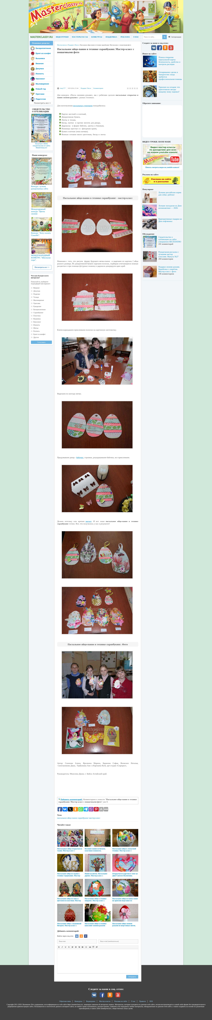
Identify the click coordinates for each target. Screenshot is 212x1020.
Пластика (37, 316)
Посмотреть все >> (42, 267)
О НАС (136, 37)
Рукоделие (37, 306)
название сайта (41, 37)
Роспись (36, 331)
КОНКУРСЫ (96, 37)
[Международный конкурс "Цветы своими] (41, 198)
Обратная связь (65, 1001)
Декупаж (40, 68)
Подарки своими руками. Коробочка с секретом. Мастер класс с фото (169, 269)
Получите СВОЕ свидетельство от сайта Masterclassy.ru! (41, 146)
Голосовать (41, 342)
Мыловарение (42, 84)
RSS (151, 1001)
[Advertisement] (97, 71)
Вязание (40, 63)
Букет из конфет (43, 53)
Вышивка (40, 58)
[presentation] (59, 947)
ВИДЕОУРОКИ (62, 37)
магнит (88, 521)
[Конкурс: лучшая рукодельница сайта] (41, 164)
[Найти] (164, 37)
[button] (59, 947)
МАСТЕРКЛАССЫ (80, 37)
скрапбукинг (83, 818)
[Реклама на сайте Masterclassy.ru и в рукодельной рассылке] (161, 184)
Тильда (36, 297)
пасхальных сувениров (83, 106)
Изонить (40, 73)
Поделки (36, 294)
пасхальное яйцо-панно (67, 818)
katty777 (63, 88)
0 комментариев (98, 88)
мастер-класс (94, 818)
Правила (142, 1001)
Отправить (132, 977)
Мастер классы (104, 1001)
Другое (36, 337)
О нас (133, 1001)
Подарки (83, 88)
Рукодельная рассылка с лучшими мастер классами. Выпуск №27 (168, 254)
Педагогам (41, 99)
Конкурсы (78, 1001)
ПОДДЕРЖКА (111, 37)
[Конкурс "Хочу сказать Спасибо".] (41, 223)
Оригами (40, 94)
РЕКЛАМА (125, 37)
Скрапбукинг (38, 313)
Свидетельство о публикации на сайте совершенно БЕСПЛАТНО (169, 239)
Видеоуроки (90, 1001)
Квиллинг (40, 79)
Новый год (41, 89)
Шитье (35, 328)
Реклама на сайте (120, 1001)
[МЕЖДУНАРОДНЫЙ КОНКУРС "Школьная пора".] (41, 245)
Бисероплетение (43, 48)
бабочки (79, 457)
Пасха (89, 88)
